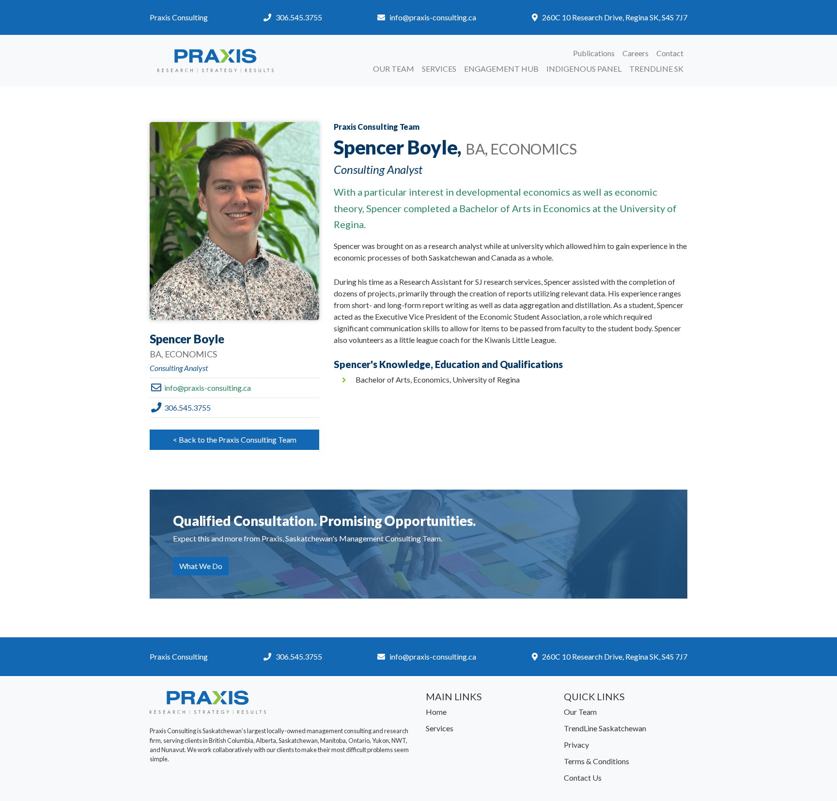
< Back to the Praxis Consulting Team (234, 439)
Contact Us (583, 777)
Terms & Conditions (596, 761)
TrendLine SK (656, 68)
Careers (635, 53)
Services (439, 68)
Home (436, 711)
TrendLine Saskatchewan (605, 728)
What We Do (200, 565)
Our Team (393, 68)
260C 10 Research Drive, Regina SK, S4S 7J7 (614, 17)
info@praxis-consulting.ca (432, 17)
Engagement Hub (501, 68)
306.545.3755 (299, 17)
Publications (594, 53)
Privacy (576, 744)
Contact (669, 53)
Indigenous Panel (583, 68)
